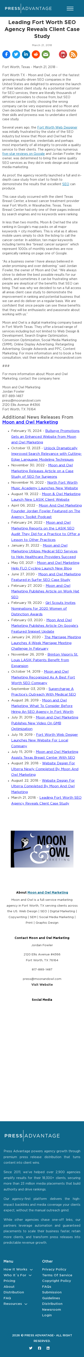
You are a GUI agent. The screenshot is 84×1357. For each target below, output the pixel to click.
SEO (65, 184)
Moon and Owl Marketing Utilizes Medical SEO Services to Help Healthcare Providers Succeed (44, 551)
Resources (13, 1303)
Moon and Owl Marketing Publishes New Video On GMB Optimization (44, 723)
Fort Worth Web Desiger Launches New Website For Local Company (44, 740)
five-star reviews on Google (23, 154)
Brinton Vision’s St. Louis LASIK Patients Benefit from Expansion (44, 660)
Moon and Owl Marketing (30, 422)
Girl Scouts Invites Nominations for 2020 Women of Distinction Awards (43, 608)
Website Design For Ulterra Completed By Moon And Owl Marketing (43, 786)
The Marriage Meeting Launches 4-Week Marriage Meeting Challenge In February (46, 643)
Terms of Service (57, 1275)
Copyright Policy (56, 1280)
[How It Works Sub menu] (31, 1269)
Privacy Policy (54, 1269)
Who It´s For (15, 1275)
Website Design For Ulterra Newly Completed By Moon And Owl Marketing (44, 769)
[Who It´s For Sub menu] (30, 1275)
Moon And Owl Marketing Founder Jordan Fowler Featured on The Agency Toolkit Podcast (46, 511)
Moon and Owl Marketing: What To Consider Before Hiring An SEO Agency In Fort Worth (42, 706)
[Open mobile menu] (70, 8)
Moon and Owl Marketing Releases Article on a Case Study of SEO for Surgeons (42, 471)
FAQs (46, 1286)
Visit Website (42, 984)
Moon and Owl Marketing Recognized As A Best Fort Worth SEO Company (43, 677)
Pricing (9, 1280)
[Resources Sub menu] (26, 1304)
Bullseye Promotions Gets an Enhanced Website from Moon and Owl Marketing (45, 436)
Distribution (14, 1292)
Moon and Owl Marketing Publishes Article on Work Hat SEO (45, 591)
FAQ (7, 1298)
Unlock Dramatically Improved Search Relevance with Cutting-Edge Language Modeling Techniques (46, 454)
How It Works (15, 1269)
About (9, 1286)
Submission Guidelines (52, 1295)
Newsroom (51, 1309)
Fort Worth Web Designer (57, 127)
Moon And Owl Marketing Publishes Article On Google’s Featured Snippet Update (44, 626)
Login (47, 1315)
